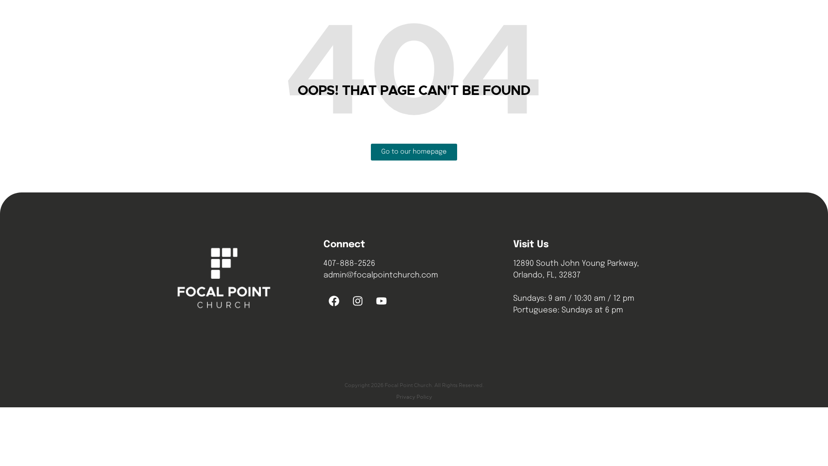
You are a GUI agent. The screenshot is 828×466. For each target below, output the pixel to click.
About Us (420, 19)
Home (382, 19)
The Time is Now (612, 19)
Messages (465, 19)
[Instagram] (358, 301)
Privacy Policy (414, 397)
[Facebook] (334, 301)
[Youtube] (381, 301)
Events (507, 19)
